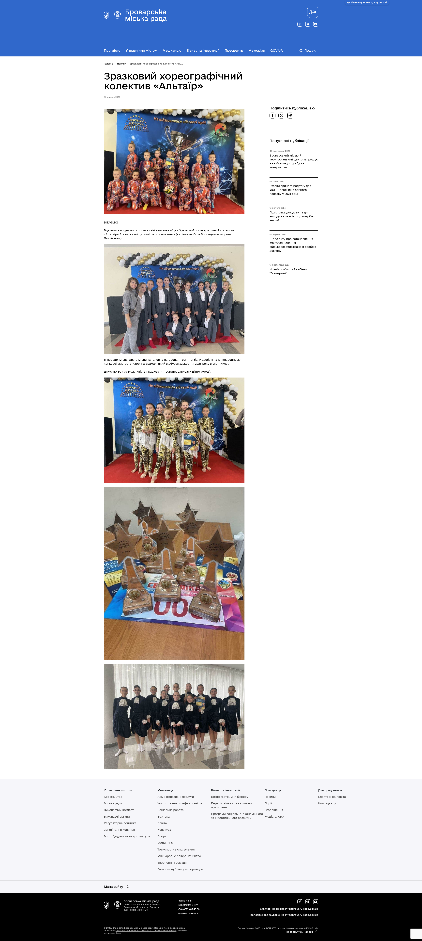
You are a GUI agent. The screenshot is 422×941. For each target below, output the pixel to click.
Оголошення (274, 809)
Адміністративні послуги (175, 796)
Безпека (163, 816)
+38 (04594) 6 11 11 (188, 905)
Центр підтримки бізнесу (229, 796)
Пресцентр (234, 50)
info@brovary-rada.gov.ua (301, 908)
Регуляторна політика (120, 823)
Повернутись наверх (299, 931)
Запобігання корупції (119, 829)
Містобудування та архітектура (127, 836)
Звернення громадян (172, 862)
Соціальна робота (170, 809)
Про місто (112, 50)
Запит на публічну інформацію (180, 869)
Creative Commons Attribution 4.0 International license (146, 930)
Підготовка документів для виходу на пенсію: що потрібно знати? (292, 216)
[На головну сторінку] (112, 905)
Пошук (310, 50)
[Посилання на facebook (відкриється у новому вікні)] (299, 24)
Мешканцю (172, 50)
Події (268, 803)
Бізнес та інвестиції (203, 50)
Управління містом (141, 50)
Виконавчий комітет (119, 809)
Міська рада (113, 803)
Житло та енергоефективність (180, 803)
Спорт (161, 836)
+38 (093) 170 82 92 (188, 913)
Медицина (165, 842)
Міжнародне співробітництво (179, 856)
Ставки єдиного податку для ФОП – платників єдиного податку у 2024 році (290, 189)
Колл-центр (327, 803)
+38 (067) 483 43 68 (188, 909)
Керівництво (113, 796)
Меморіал (256, 50)
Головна (108, 63)
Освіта (162, 823)
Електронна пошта (332, 796)
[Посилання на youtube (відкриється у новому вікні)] (315, 24)
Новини (121, 63)
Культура (164, 829)
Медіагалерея (275, 816)
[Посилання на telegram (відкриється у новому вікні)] (307, 24)
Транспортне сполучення (176, 849)
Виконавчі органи (117, 816)
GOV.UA (276, 50)
